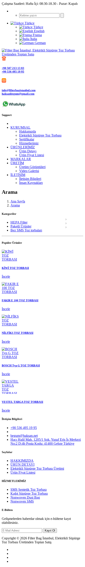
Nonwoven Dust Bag (25, 497)
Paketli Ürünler (20, 226)
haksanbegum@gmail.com (18, 93)
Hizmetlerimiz (29, 143)
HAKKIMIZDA (22, 460)
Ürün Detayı (27, 151)
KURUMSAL (20, 127)
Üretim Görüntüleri (32, 167)
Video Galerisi (29, 171)
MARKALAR (20, 159)
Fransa (37, 35)
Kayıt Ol (50, 530)
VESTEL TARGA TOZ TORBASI (22, 401)
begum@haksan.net (24, 435)
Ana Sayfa (17, 201)
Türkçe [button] (29, 23)
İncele (6, 276)
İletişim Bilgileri (30, 179)
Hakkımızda (27, 131)
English (38, 31)
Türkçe (37, 27)
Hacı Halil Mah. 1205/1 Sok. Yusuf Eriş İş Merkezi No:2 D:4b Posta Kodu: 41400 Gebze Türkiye (45, 441)
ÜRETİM (17, 163)
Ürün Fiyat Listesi (31, 155)
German (40, 43)
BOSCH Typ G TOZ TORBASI (21, 365)
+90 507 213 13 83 (13, 68)
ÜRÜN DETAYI (22, 464)
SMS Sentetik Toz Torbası (28, 489)
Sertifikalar (26, 139)
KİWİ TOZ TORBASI (15, 268)
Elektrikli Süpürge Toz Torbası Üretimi (37, 468)
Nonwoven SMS (22, 501)
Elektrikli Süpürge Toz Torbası (40, 135)
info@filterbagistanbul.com (19, 90)
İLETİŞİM (17, 175)
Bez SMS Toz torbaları (26, 230)
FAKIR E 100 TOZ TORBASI (20, 300)
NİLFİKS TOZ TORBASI (17, 332)
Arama (15, 205)
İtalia (33, 39)
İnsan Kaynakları (31, 183)
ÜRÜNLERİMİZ (22, 147)
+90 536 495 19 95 (13, 71)
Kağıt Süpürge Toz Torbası (29, 493)
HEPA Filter (18, 222)
